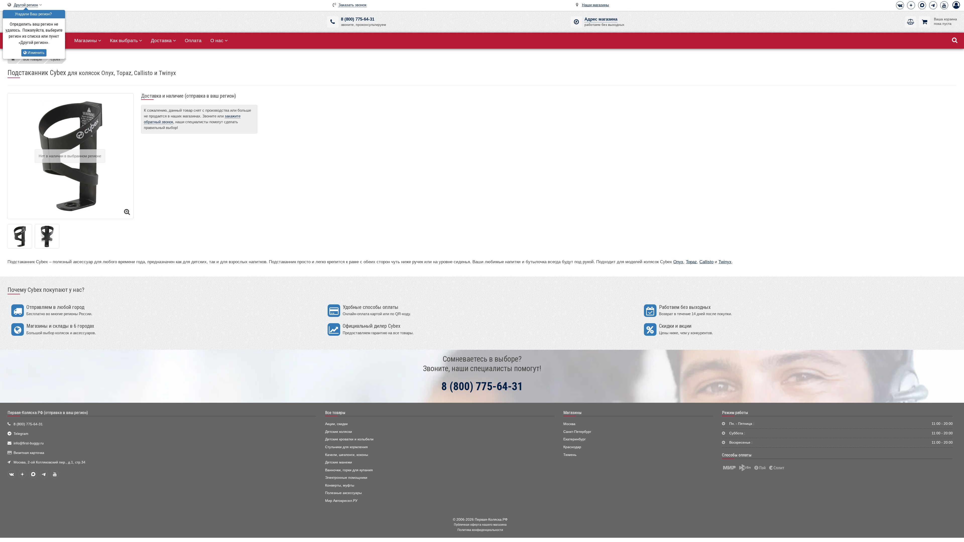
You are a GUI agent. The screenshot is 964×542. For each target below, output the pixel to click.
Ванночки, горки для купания (349, 470)
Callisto (706, 261)
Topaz (691, 261)
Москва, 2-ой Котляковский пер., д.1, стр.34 (49, 462)
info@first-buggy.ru (29, 443)
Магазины (85, 40)
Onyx (678, 261)
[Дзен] (911, 5)
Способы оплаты (737, 454)
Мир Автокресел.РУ (341, 501)
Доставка (161, 40)
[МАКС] (922, 5)
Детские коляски (338, 432)
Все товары (335, 412)
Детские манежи (338, 462)
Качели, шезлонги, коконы (346, 455)
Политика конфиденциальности (480, 530)
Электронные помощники (346, 478)
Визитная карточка (29, 453)
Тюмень (569, 455)
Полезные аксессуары (343, 493)
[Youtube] (944, 5)
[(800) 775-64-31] (332, 22)
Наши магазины (595, 5)
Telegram (21, 434)
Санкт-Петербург (577, 432)
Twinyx (725, 261)
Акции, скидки (336, 424)
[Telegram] (933, 5)
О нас (216, 40)
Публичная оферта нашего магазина (480, 524)
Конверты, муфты (339, 485)
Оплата (193, 40)
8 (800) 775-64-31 (357, 19)
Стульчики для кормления (346, 447)
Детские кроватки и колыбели (349, 439)
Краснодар (572, 447)
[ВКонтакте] (900, 5)
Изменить (35, 52)
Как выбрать (124, 40)
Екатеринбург (574, 439)
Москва (569, 424)
